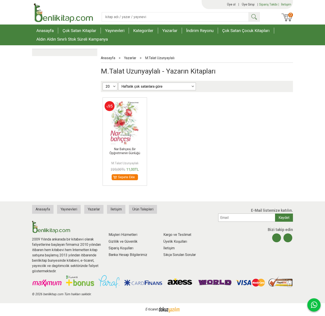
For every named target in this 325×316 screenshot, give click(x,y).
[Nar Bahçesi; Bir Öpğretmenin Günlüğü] (125, 104)
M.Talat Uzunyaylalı (124, 163)
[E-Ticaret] (169, 309)
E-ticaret (151, 309)
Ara (254, 16)
